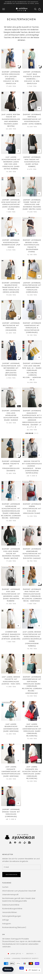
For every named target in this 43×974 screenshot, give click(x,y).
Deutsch (29, 954)
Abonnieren (11, 874)
